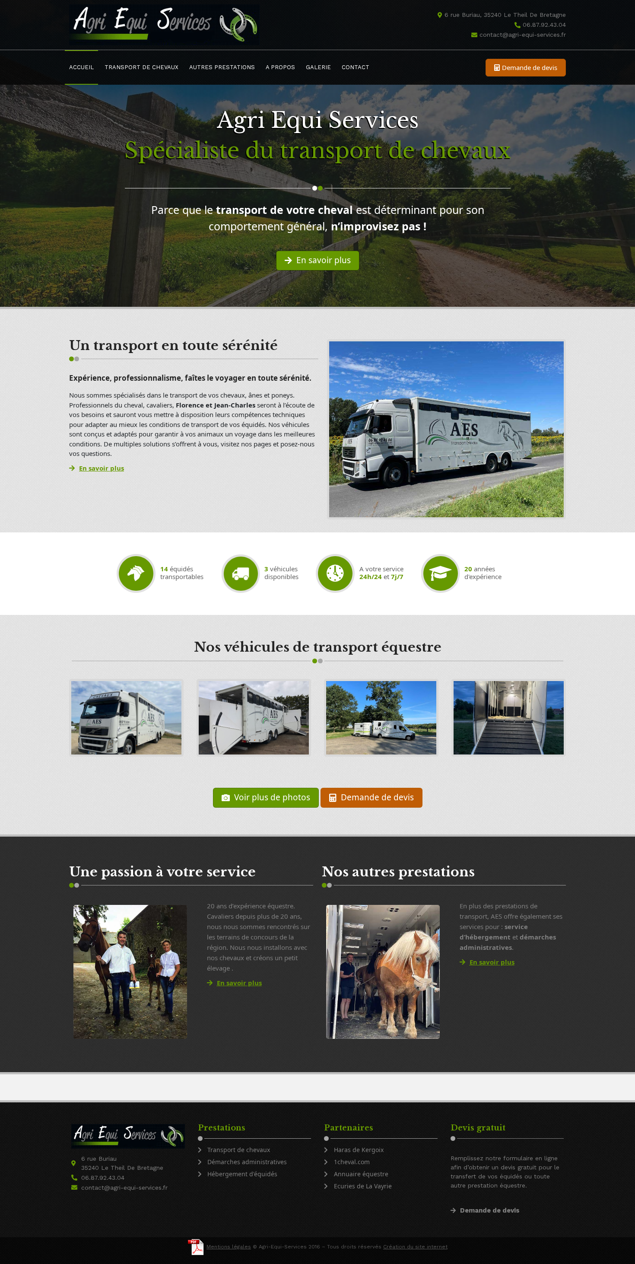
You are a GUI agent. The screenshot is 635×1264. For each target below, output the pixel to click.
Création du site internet (415, 1247)
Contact (355, 67)
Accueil (81, 67)
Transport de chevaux (141, 67)
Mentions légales (228, 1247)
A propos (280, 67)
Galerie (318, 67)
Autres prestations (222, 67)
